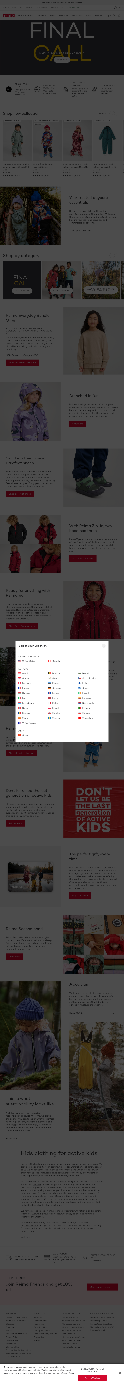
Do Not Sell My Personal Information (92, 1370)
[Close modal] (104, 646)
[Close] (120, 1373)
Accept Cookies (92, 1378)
